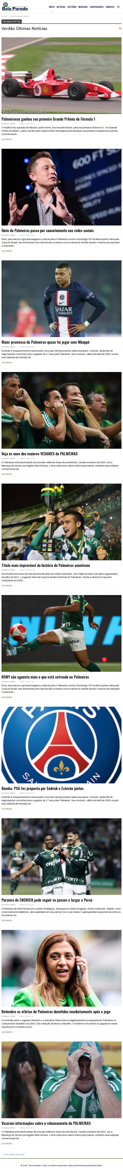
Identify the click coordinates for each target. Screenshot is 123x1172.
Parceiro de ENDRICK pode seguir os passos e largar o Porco (47, 900)
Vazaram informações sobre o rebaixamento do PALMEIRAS (46, 1123)
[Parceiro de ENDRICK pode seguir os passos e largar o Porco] (62, 856)
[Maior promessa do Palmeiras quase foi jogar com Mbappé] (62, 298)
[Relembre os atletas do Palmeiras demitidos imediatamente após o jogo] (62, 968)
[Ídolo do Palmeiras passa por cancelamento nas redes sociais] (62, 187)
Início (52, 6)
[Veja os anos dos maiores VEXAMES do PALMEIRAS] (62, 410)
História (72, 6)
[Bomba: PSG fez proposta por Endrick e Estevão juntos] (62, 745)
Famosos (110, 6)
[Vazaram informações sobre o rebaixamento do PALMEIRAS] (62, 1080)
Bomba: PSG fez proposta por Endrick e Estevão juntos (43, 788)
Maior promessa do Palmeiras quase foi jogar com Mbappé (46, 342)
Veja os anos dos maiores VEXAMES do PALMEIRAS (40, 453)
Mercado (83, 6)
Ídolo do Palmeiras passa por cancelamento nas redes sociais (48, 230)
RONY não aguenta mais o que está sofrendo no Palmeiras (45, 677)
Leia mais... (8, 139)
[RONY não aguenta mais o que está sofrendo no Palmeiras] (62, 633)
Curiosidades (97, 6)
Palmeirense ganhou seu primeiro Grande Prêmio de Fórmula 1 (48, 119)
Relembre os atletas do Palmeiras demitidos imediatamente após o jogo (56, 1011)
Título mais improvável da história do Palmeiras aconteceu (46, 565)
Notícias (61, 6)
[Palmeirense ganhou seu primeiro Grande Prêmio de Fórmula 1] (62, 75)
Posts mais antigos (14, 1155)
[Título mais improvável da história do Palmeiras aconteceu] (62, 522)
